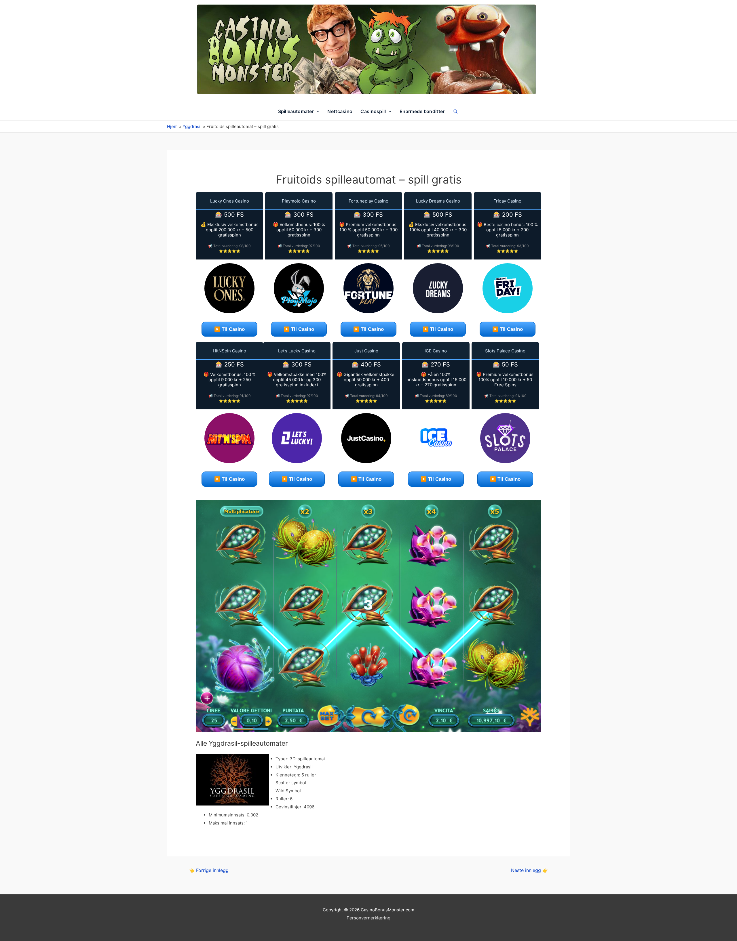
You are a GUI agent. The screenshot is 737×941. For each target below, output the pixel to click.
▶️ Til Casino (229, 329)
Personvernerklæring (368, 918)
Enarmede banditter (422, 111)
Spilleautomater (296, 111)
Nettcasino (339, 111)
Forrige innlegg (209, 870)
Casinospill (373, 111)
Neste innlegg (529, 870)
